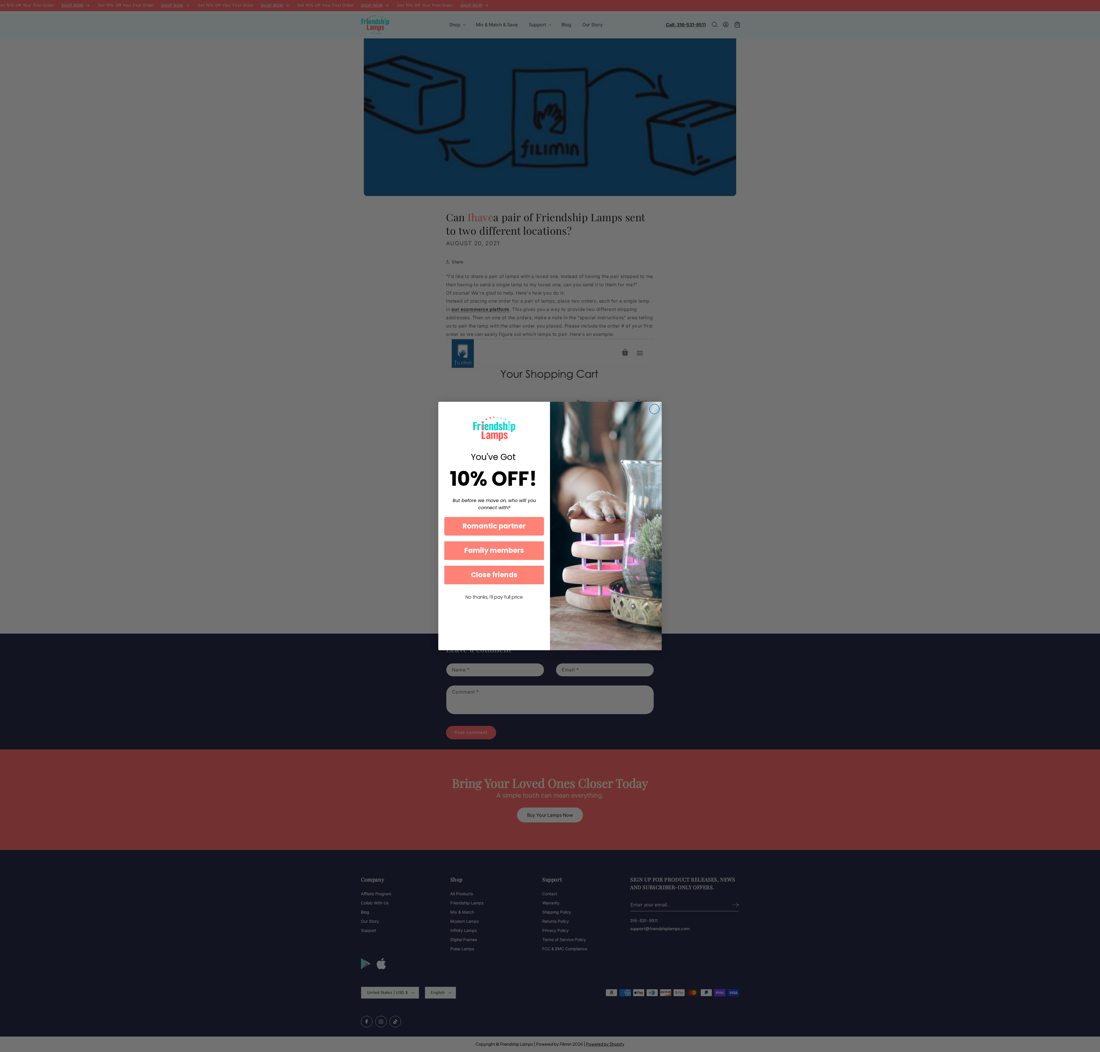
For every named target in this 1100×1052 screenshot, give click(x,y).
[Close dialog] (654, 409)
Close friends (494, 574)
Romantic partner (494, 526)
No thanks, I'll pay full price (494, 597)
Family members (494, 550)
